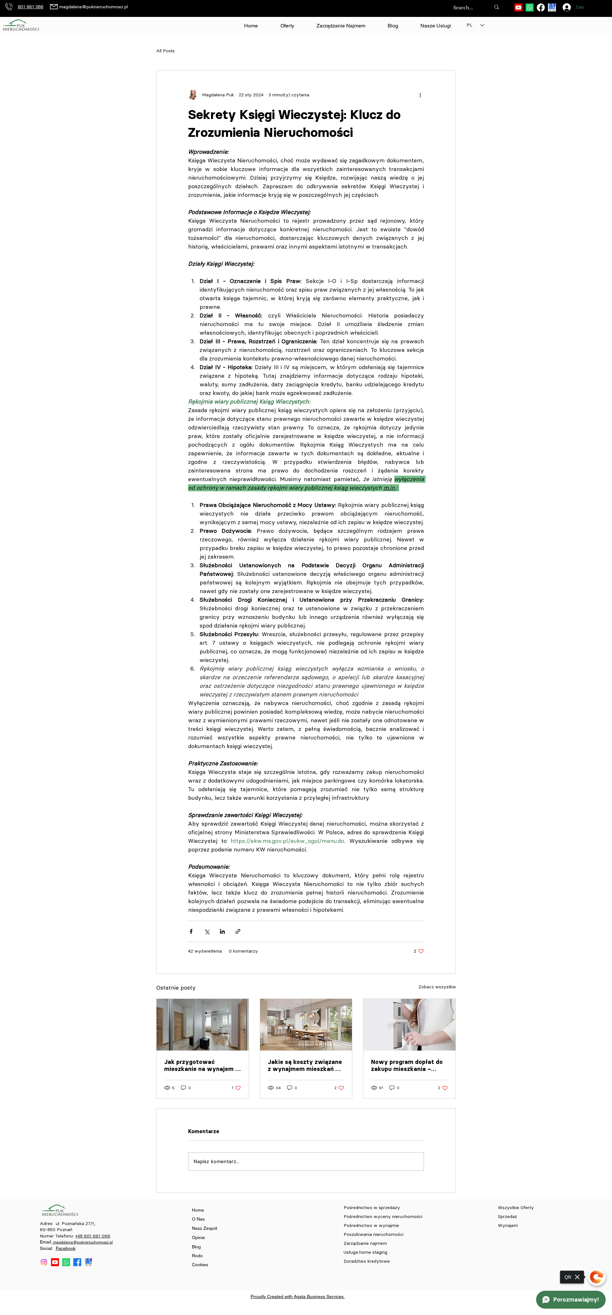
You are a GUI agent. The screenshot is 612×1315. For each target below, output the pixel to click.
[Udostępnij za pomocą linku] (238, 931)
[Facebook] (541, 7)
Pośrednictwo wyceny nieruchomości (383, 1216)
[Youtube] (518, 7)
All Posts (165, 51)
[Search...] (497, 6)
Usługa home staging (365, 1252)
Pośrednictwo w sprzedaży (372, 1207)
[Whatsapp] (530, 7)
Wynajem (508, 1225)
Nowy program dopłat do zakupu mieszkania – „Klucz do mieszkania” (407, 1066)
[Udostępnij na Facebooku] (191, 931)
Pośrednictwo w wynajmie (372, 1225)
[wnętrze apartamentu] (203, 1025)
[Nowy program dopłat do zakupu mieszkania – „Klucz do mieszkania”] (409, 1025)
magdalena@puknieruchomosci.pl (93, 6)
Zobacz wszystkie (437, 987)
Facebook (66, 1248)
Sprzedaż (508, 1216)
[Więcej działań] (420, 95)
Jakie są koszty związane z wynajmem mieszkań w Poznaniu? (305, 1066)
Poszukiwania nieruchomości (374, 1234)
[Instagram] (44, 1262)
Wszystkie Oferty (516, 1207)
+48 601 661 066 (92, 1236)
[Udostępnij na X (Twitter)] (207, 931)
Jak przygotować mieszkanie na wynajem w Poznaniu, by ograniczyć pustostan (202, 1066)
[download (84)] (552, 7)
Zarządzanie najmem (365, 1243)
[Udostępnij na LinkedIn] (222, 931)
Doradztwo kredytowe (367, 1261)
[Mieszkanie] (306, 1025)
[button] (435, 25)
